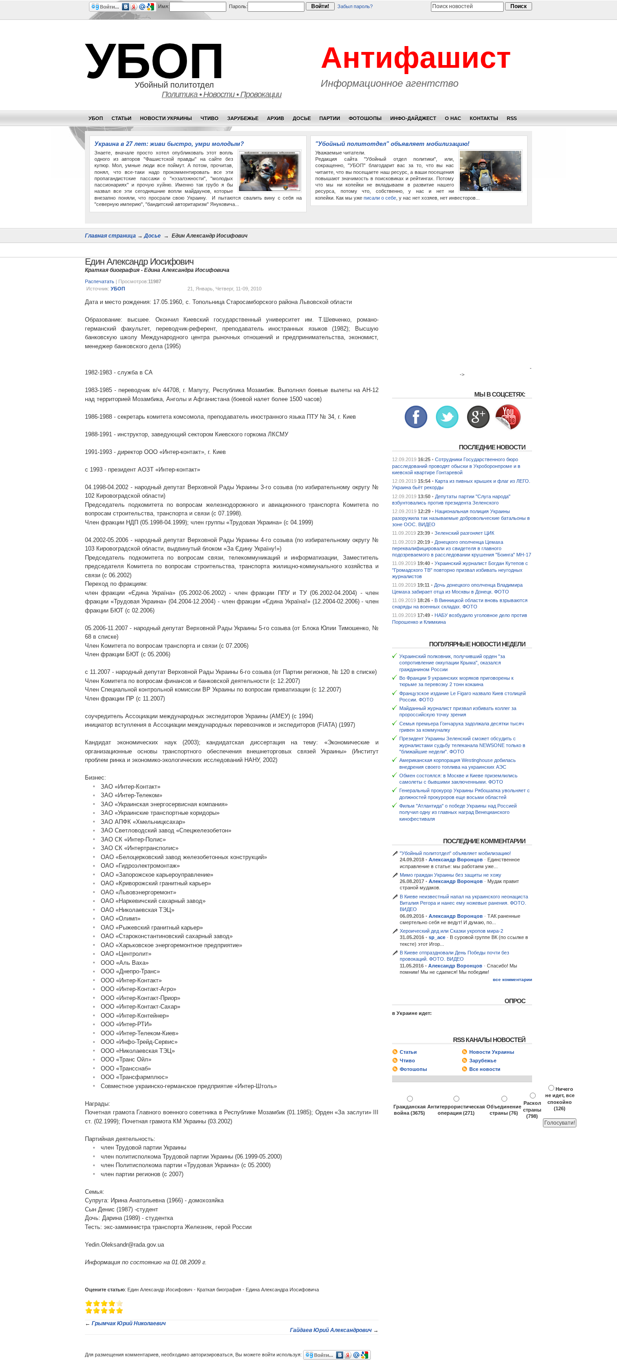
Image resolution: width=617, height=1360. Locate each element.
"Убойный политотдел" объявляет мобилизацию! (392, 143)
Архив (275, 118)
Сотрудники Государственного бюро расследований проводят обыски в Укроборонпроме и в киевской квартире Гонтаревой (456, 466)
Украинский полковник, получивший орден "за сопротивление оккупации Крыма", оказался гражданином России (452, 663)
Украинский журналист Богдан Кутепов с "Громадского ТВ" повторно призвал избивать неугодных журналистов (460, 570)
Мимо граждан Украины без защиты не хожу (450, 875)
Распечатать (99, 281)
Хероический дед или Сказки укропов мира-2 (451, 931)
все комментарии (512, 979)
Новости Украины (166, 118)
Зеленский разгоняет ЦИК (464, 533)
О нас (453, 118)
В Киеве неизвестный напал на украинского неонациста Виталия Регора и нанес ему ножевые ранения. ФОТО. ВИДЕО (464, 903)
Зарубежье (242, 118)
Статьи (121, 118)
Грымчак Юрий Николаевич (129, 1323)
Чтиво (210, 118)
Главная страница (110, 236)
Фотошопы (365, 118)
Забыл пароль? (355, 6)
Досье (302, 118)
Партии (329, 118)
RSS (512, 118)
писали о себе (380, 198)
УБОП (154, 61)
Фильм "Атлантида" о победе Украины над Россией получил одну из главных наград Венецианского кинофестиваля (458, 812)
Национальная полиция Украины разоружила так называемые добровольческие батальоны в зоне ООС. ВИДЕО (461, 518)
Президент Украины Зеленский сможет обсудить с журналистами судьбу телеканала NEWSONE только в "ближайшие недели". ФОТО (462, 745)
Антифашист (416, 57)
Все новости (484, 1069)
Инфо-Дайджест (413, 118)
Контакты (484, 118)
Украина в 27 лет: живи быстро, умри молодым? (169, 143)
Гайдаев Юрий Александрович (331, 1330)
